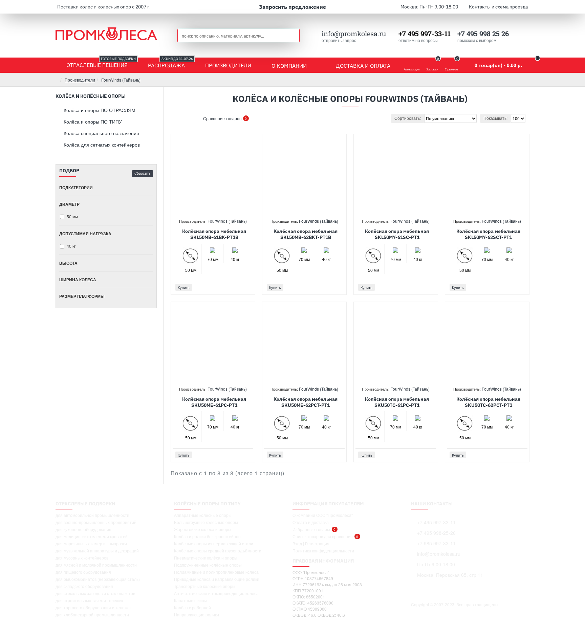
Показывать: (495, 118)
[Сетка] (179, 118)
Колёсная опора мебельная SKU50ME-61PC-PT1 (214, 402)
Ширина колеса (77, 280)
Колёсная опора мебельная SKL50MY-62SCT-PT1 (488, 234)
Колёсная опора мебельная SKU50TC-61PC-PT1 (397, 402)
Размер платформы (82, 296)
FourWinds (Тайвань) (227, 221)
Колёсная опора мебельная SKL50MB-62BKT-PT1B (306, 234)
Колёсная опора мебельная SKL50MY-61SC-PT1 (397, 234)
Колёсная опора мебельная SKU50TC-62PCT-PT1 (488, 402)
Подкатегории (76, 187)
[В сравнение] (248, 287)
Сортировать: (407, 118)
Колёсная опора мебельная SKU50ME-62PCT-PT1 (306, 402)
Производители (80, 80)
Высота (68, 263)
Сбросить (142, 173)
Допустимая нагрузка (85, 234)
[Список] (187, 118)
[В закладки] (240, 287)
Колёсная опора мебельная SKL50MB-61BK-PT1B (214, 234)
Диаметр (69, 204)
